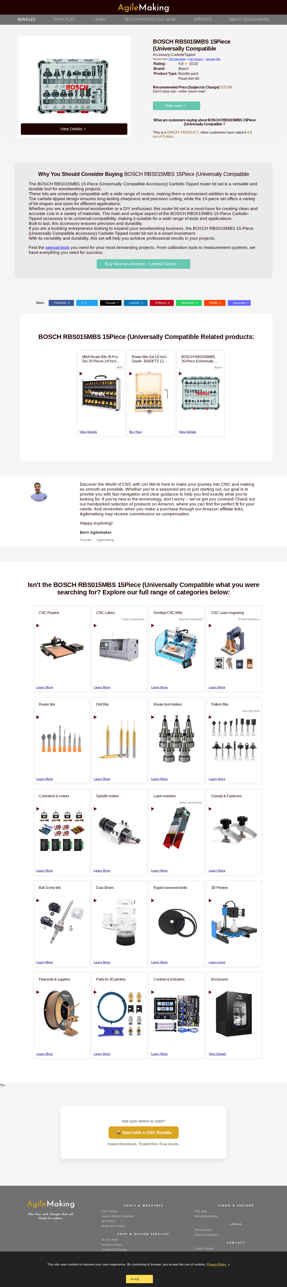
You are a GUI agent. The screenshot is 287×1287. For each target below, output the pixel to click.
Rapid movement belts (170, 888)
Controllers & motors (54, 796)
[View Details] (130, 86)
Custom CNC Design (114, 1249)
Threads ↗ (112, 303)
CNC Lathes (105, 613)
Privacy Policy (216, 1264)
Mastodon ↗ (241, 303)
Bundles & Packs (112, 1244)
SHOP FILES (64, 20)
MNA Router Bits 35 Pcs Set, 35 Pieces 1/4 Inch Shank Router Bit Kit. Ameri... (100, 359)
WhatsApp (187, 302)
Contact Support (204, 1248)
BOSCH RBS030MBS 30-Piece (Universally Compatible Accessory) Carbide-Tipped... (198, 359)
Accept (134, 1279)
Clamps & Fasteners (226, 796)
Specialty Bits (213, 59)
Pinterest (160, 302)
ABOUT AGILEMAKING (250, 20)
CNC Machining (177, 59)
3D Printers (219, 888)
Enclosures (219, 979)
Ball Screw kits (50, 888)
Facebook (60, 302)
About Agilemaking (205, 1216)
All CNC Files (110, 1239)
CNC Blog (200, 1211)
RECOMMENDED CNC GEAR (150, 20)
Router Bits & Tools (113, 1226)
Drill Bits (102, 704)
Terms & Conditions (206, 1234)
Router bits (47, 704)
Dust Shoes (105, 888)
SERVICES (202, 20)
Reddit (213, 302)
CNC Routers (195, 59)
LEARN (99, 20)
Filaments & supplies (54, 979)
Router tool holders (168, 704)
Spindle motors (107, 796)
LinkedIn (134, 302)
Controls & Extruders (169, 979)
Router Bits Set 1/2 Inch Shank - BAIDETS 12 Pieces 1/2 (149, 359)
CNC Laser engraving (227, 613)
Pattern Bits (219, 704)
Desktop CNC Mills (168, 613)
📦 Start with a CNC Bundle (144, 1132)
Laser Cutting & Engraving (118, 1216)
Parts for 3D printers (111, 979)
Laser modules (165, 796)
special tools (58, 247)
